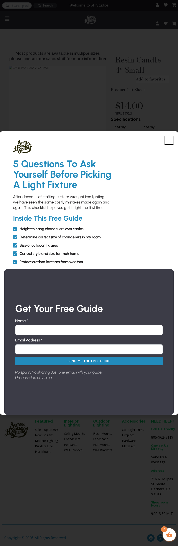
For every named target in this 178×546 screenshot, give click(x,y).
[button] (169, 140)
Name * (21, 320)
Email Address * (28, 340)
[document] (89, 273)
